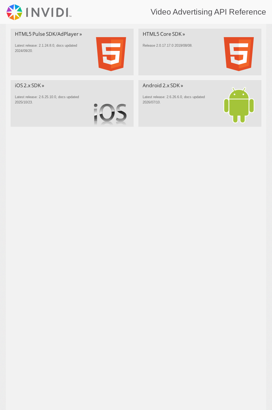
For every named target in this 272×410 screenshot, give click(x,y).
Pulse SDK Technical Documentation (39, 12)
